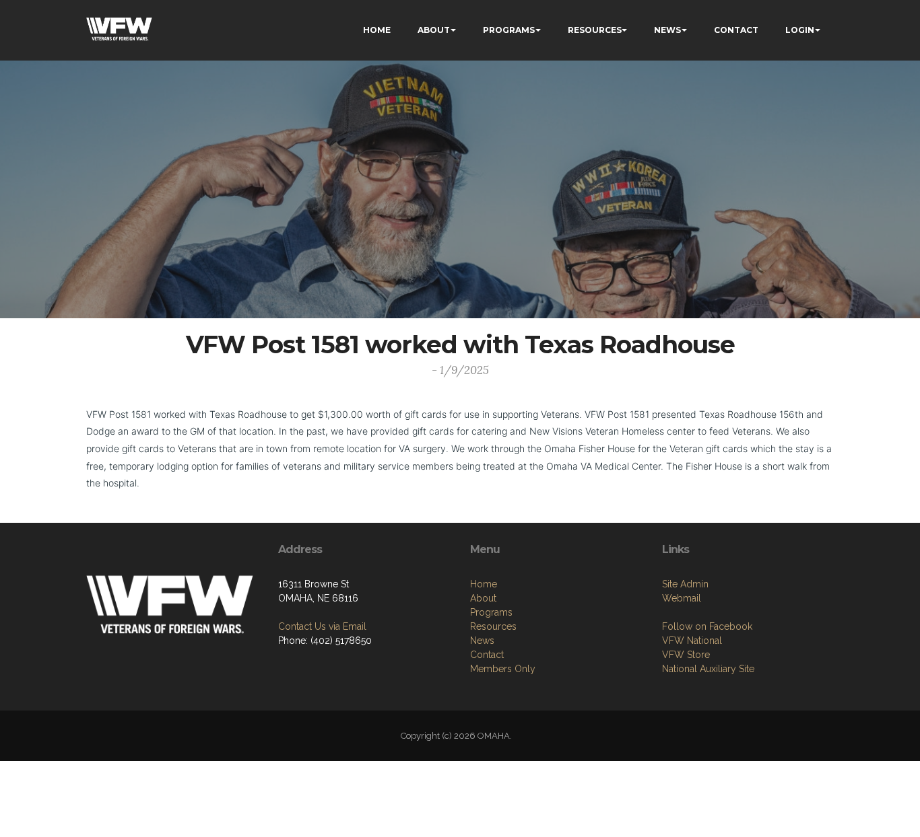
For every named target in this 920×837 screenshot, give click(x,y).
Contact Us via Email (322, 626)
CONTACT (736, 30)
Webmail (681, 598)
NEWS (667, 30)
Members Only (502, 668)
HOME (377, 30)
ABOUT (434, 30)
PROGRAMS (509, 30)
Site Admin (685, 584)
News (482, 640)
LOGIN (799, 30)
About (483, 598)
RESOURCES (595, 30)
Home (483, 584)
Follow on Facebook (707, 626)
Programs (491, 612)
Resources (493, 626)
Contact (487, 654)
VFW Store (686, 654)
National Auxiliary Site (708, 668)
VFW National (692, 640)
